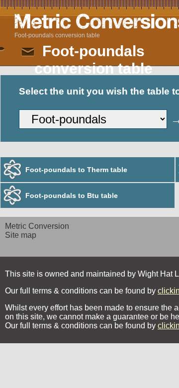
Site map (20, 235)
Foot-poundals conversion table (57, 35)
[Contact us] (28, 52)
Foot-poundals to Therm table (76, 170)
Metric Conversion (37, 226)
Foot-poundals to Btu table (71, 195)
